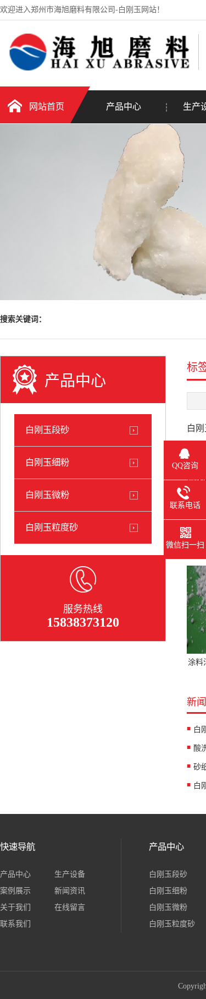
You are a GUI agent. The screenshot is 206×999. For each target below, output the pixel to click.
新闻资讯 (69, 891)
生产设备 (69, 874)
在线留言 (69, 907)
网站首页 (46, 106)
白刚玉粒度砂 (51, 527)
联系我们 (15, 924)
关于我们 (15, 907)
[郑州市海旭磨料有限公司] (96, 68)
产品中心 (123, 106)
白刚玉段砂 (47, 430)
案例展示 (15, 891)
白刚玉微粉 (47, 495)
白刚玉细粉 (47, 462)
